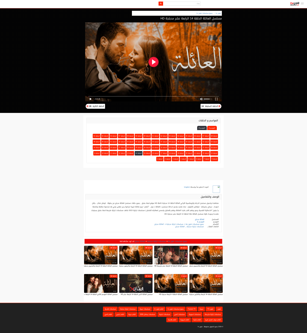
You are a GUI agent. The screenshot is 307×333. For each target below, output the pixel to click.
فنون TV (210, 308)
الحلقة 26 (113, 147)
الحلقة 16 (155, 153)
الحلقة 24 (96, 147)
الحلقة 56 (113, 135)
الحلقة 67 (206, 135)
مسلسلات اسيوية (195, 314)
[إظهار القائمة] (302, 3)
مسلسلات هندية (110, 308)
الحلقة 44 (138, 141)
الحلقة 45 (147, 141)
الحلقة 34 (180, 147)
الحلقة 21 (197, 153)
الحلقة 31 (155, 147)
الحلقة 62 (164, 135)
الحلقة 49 (180, 141)
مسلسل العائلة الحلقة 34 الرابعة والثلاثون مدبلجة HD (205, 294)
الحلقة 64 (180, 135)
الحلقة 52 (206, 141)
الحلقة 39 (96, 141)
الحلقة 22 (206, 153)
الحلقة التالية (96, 106)
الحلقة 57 (122, 135)
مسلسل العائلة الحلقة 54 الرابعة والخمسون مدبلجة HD (204, 265)
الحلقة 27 (122, 147)
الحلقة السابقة (210, 106)
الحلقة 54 (96, 135)
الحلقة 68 (214, 135)
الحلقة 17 (164, 153)
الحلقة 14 (138, 153)
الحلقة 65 (189, 135)
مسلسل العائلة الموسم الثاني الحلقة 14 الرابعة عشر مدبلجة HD (96, 294)
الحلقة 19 (180, 153)
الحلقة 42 (122, 141)
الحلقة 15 (147, 153)
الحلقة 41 (113, 141)
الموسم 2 (202, 127)
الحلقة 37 (206, 147)
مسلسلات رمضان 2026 (147, 314)
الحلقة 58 (130, 135)
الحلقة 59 (138, 135)
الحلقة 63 (172, 135)
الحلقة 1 (160, 159)
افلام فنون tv (158, 308)
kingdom (187, 187)
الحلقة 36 (197, 147)
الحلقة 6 (199, 159)
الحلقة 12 (122, 153)
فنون (219, 308)
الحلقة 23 (214, 153)
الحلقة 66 (197, 135)
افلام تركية (197, 319)
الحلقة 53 (214, 141)
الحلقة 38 (214, 147)
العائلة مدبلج (159, 224)
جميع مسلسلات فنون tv (205, 13)
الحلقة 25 (105, 147)
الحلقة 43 (130, 141)
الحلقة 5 (191, 159)
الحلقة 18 (172, 153)
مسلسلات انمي (179, 314)
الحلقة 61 (155, 135)
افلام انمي (108, 314)
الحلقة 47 (164, 141)
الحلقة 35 (189, 147)
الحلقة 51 (197, 141)
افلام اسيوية (184, 319)
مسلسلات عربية (145, 308)
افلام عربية (132, 314)
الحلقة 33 (172, 147)
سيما (201, 308)
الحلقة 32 (164, 147)
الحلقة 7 (206, 159)
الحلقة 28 (130, 147)
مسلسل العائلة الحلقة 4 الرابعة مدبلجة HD (173, 294)
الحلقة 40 (105, 141)
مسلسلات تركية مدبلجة (174, 224)
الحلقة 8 (214, 159)
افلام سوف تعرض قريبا (213, 319)
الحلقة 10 (105, 153)
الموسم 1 (212, 127)
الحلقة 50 (189, 141)
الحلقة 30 (147, 147)
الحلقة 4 (183, 159)
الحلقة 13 (130, 153)
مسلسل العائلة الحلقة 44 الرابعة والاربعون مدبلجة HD (134, 265)
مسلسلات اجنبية (164, 314)
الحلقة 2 (167, 159)
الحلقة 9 (97, 153)
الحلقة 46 (155, 141)
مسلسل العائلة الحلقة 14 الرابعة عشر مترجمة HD (171, 265)
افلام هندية (172, 319)
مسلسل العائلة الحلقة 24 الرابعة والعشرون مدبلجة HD (99, 265)
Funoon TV (192, 308)
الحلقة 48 (172, 141)
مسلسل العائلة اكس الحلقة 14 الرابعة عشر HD (137, 294)
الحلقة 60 (147, 135)
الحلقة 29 (138, 147)
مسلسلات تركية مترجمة (213, 314)
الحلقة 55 (105, 135)
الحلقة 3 (175, 159)
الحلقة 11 (113, 153)
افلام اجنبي (120, 314)
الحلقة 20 (189, 153)
